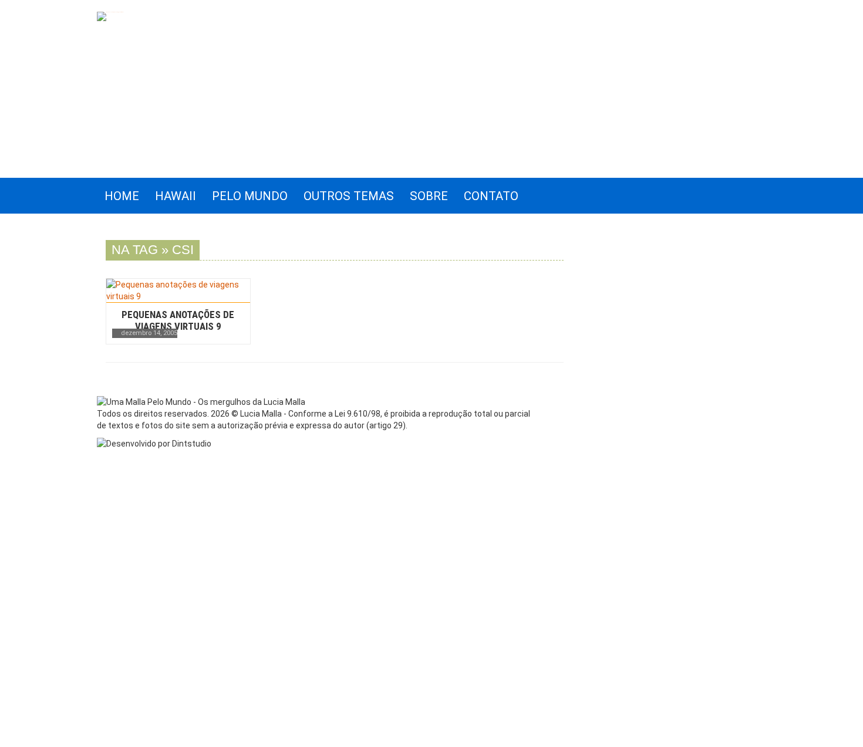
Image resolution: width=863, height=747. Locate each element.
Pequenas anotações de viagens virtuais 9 (178, 320)
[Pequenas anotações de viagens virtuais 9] (178, 290)
